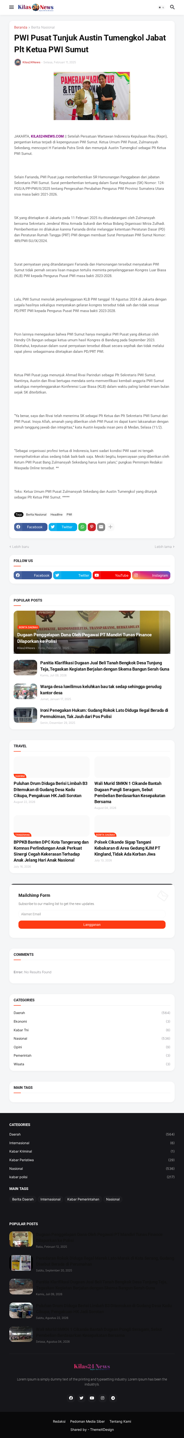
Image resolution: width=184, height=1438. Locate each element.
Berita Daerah (23, 1199)
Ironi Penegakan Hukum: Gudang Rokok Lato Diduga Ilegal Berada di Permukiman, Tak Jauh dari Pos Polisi (104, 713)
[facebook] (71, 1398)
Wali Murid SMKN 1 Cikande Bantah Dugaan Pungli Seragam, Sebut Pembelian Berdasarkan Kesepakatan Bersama (129, 792)
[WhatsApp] (82, 527)
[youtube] (92, 1398)
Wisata (92, 1064)
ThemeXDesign (102, 1429)
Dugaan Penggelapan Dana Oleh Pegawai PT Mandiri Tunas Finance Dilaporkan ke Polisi (99, 1237)
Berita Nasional (43, 27)
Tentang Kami (120, 1421)
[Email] (101, 527)
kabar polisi (92, 1177)
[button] (11, 7)
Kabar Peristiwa (92, 1160)
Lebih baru (20, 547)
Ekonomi (92, 1021)
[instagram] (102, 1398)
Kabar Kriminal (92, 1151)
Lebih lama (163, 547)
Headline (57, 514)
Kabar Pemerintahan (83, 1199)
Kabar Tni (92, 1030)
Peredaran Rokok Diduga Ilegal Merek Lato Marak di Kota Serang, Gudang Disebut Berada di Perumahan (105, 1261)
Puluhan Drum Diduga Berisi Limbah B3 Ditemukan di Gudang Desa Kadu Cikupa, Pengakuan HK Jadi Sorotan (50, 789)
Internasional (92, 1143)
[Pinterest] (92, 527)
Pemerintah (92, 1055)
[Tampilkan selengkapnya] (110, 527)
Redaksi (59, 1421)
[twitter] (81, 1398)
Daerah (92, 1013)
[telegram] (113, 1398)
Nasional (92, 1038)
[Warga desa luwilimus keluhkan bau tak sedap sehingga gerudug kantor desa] (25, 691)
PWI (69, 514)
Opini (92, 1047)
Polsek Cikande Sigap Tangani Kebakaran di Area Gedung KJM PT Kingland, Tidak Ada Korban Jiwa (127, 848)
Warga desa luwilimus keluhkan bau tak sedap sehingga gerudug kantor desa (100, 689)
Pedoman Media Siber (87, 1421)
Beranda (20, 27)
